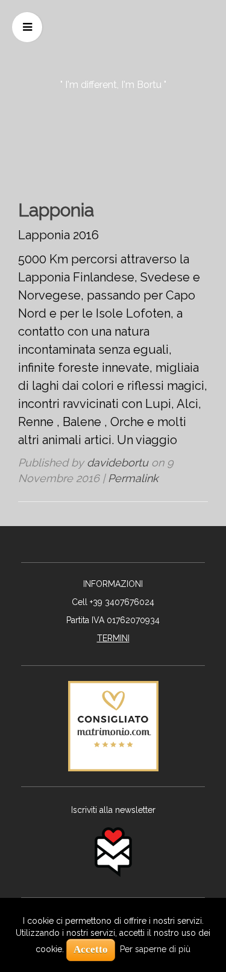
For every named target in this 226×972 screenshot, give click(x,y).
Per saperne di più (155, 949)
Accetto (91, 949)
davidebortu (117, 462)
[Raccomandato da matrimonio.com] (113, 725)
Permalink (133, 478)
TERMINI (113, 638)
